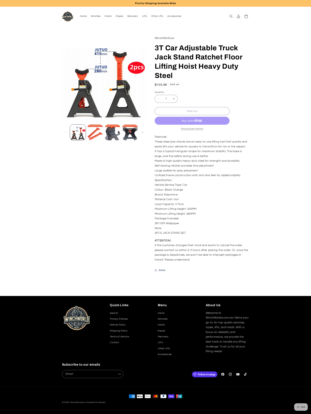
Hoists (161, 325)
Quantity (159, 92)
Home (161, 313)
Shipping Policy (118, 331)
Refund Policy (118, 325)
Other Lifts (164, 348)
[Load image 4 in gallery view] (130, 132)
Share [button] (162, 270)
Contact (114, 342)
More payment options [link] (192, 129)
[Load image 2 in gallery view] (95, 132)
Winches (162, 319)
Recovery (163, 336)
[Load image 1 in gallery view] (78, 132)
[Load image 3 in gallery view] (113, 132)
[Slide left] (65, 132)
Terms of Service (119, 336)
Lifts (160, 342)
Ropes (161, 331)
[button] (231, 16)
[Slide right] (142, 132)
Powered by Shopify (96, 402)
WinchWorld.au (77, 402)
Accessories (165, 354)
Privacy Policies (119, 319)
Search (114, 313)
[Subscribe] (119, 374)
